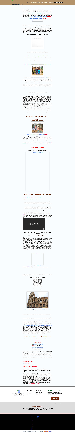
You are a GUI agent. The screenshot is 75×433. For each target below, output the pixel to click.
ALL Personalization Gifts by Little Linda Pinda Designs (41, 16)
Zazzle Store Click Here (58, 2)
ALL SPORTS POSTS (32, 420)
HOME (29, 2)
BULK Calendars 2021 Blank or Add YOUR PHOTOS (37, 50)
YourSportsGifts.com (17, 4)
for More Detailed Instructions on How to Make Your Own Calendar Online (37, 64)
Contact (39, 2)
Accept (46, 431)
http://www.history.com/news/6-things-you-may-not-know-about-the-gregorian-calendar (37, 325)
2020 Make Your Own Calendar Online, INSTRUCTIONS (37, 134)
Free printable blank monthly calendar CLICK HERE (37, 237)
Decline (50, 431)
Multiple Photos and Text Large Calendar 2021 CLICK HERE (41, 77)
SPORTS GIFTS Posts (34, 2)
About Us (42, 2)
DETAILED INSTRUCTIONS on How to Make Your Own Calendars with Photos (36, 198)
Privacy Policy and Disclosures (48, 2)
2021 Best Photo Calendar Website (37, 18)
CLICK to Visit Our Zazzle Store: (55, 390)
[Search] (27, 2)
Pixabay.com (39, 265)
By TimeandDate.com (29, 266)
